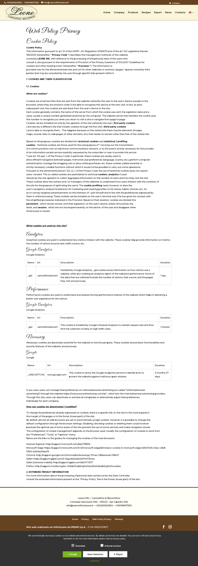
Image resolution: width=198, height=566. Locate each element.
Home (106, 13)
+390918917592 (31, 2)
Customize (94, 561)
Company (119, 13)
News (168, 13)
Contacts (180, 13)
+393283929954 (14, 2)
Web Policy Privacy (101, 519)
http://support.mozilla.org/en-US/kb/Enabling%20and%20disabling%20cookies (78, 466)
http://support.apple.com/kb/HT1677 (73, 462)
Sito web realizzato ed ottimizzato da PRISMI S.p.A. (56, 527)
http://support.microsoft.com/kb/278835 (68, 444)
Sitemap (119, 519)
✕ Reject (118, 554)
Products (133, 13)
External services (113, 546)
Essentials (80, 546)
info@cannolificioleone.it (79, 505)
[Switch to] (191, 16)
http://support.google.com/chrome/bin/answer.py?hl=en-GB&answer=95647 (77, 455)
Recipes (146, 13)
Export (158, 13)
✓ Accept (72, 554)
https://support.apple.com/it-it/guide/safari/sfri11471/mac (64, 459)
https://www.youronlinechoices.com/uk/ (85, 393)
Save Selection (95, 554)
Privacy (85, 519)
